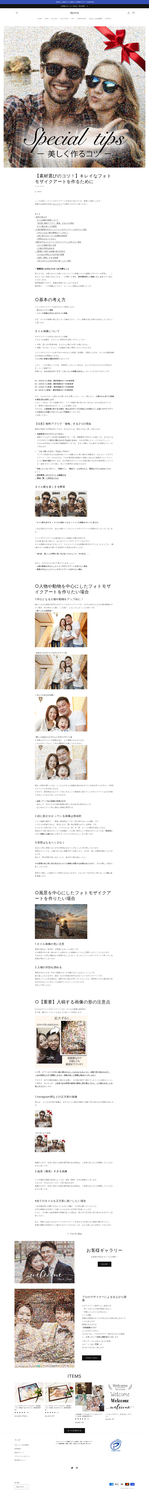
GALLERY (104, 1264)
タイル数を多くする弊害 (47, 226)
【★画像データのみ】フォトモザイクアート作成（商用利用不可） (88, 1415)
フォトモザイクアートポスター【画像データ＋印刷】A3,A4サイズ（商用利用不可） (58, 1408)
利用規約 (18, 1449)
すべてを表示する (74, 1430)
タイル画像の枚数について (47, 220)
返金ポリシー (19, 1452)
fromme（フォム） (129, 1488)
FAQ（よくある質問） (22, 1445)
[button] (17, 12)
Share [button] (39, 191)
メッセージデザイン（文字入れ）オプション (118, 1415)
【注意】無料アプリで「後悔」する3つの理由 (55, 223)
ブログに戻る (76, 1234)
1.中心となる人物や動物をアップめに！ (53, 233)
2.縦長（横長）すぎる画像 (47, 258)
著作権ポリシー (20, 1460)
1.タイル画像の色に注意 (46, 245)
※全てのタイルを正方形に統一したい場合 (54, 261)
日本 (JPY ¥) (20, 1487)
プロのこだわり (92, 1358)
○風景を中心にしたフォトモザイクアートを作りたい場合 (58, 242)
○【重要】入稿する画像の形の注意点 (50, 251)
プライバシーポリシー (22, 1456)
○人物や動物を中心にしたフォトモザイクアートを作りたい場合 (61, 229)
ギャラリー (57, 204)
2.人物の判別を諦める (46, 248)
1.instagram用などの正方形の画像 (50, 254)
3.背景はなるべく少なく (46, 239)
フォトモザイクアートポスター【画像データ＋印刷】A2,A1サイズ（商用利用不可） (28, 1408)
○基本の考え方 (41, 217)
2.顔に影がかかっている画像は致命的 (52, 236)
